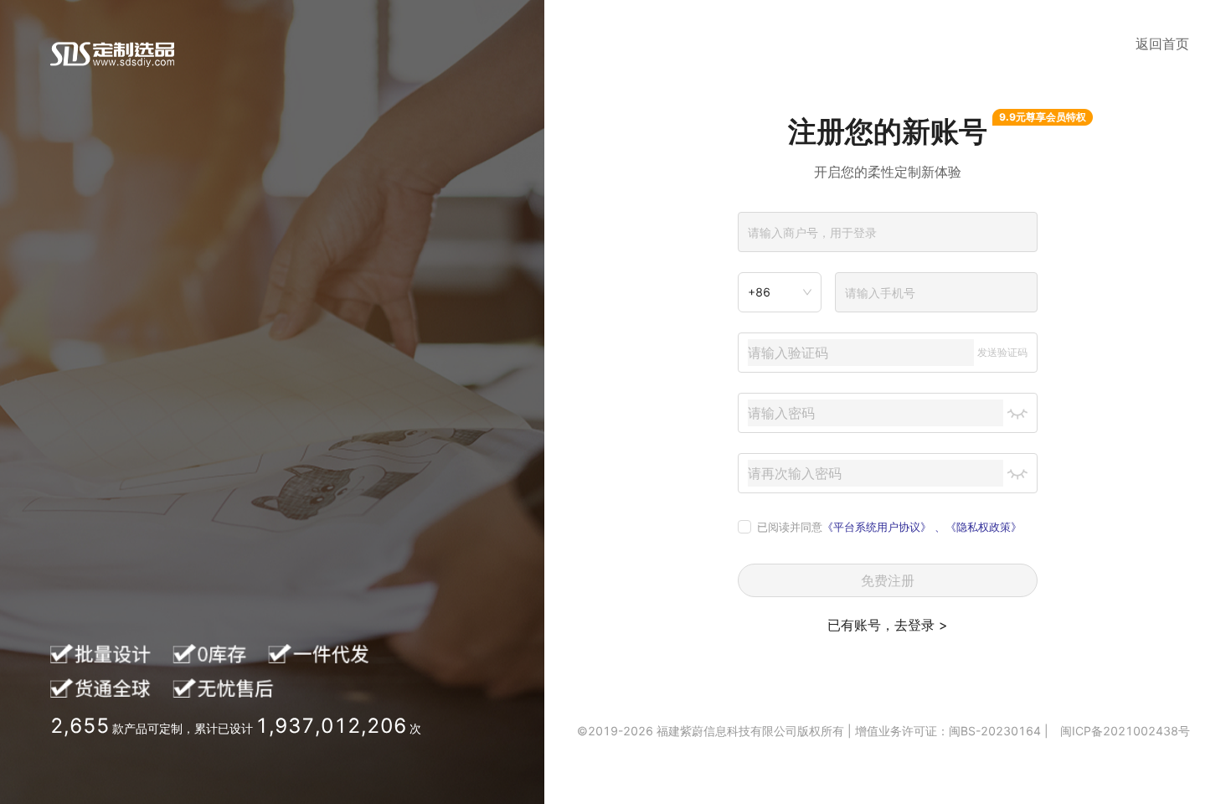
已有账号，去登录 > (887, 624)
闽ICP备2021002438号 (1125, 731)
